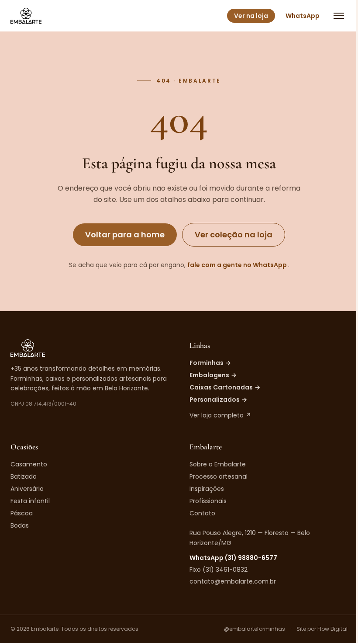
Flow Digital (332, 629)
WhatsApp (303, 15)
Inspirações (206, 488)
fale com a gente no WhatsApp (237, 265)
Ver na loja (251, 15)
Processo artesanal (218, 476)
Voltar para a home (125, 234)
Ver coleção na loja (233, 234)
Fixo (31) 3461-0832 (218, 569)
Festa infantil (30, 501)
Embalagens (213, 375)
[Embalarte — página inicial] (25, 16)
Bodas (19, 525)
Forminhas (210, 362)
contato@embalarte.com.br (232, 581)
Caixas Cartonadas (224, 387)
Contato (202, 513)
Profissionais (208, 501)
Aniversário (27, 488)
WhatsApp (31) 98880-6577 (233, 557)
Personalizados (218, 399)
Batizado (23, 476)
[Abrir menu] (339, 15)
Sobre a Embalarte (217, 464)
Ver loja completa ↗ (220, 415)
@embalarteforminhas (254, 629)
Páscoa (21, 513)
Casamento (28, 464)
